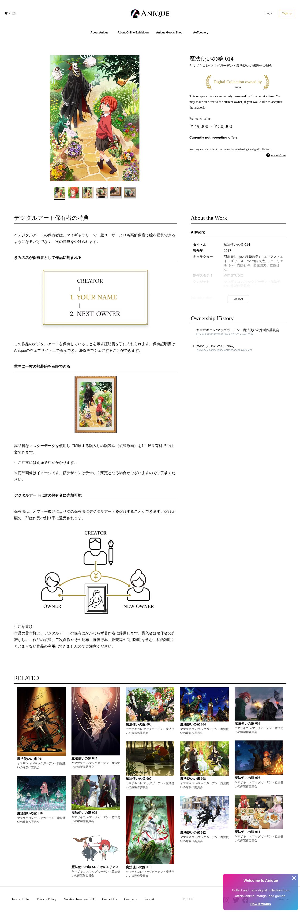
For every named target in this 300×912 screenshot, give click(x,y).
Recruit (149, 899)
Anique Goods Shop (169, 32)
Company (130, 899)
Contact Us (109, 899)
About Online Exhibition (133, 32)
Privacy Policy (46, 899)
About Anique (99, 32)
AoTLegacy (200, 32)
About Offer (278, 155)
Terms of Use (20, 899)
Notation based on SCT (79, 899)
